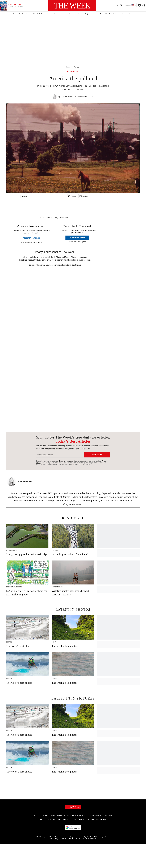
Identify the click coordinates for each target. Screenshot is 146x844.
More (98, 14)
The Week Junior (111, 14)
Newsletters (58, 14)
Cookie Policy (109, 815)
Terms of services (65, 461)
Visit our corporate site (101, 837)
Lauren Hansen (66, 97)
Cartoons (70, 14)
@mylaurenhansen (72, 504)
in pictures (72, 72)
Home (68, 67)
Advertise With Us (48, 819)
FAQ (59, 819)
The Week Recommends (41, 14)
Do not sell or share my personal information (84, 819)
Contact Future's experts (53, 815)
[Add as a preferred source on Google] (73, 827)
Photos (76, 67)
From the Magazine (84, 14)
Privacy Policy (94, 815)
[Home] (14, 14)
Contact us (76, 265)
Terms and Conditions (76, 815)
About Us (35, 815)
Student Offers (127, 14)
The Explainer (24, 14)
